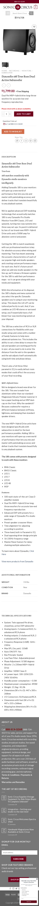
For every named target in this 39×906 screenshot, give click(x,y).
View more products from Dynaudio (17, 561)
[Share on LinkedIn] (35, 141)
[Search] (31, 13)
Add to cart (24, 114)
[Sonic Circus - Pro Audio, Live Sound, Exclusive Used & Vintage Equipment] (17, 7)
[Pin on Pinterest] (31, 141)
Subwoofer (7, 73)
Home (4, 71)
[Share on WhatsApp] (17, 141)
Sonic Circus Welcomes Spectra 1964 (22, 820)
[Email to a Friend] (26, 141)
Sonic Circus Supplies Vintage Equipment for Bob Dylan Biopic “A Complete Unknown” (22, 799)
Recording (14, 71)
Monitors (26, 71)
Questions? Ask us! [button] (10, 121)
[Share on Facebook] (22, 141)
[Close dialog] (37, 879)
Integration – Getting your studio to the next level (19, 810)
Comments (12, 824)
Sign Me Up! (29, 901)
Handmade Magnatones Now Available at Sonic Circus (21, 830)
